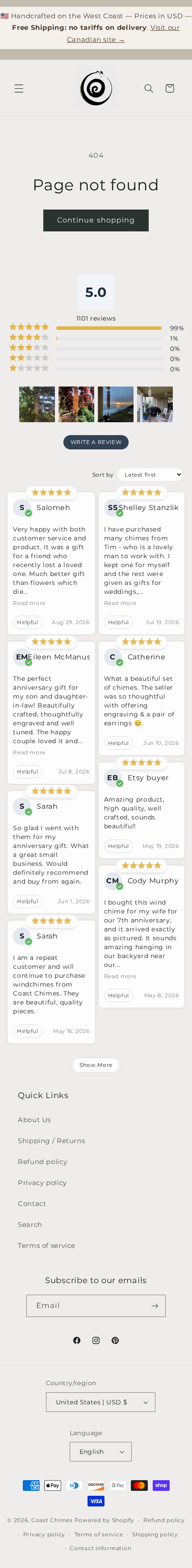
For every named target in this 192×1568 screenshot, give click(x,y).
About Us (34, 1120)
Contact (32, 1204)
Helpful (27, 622)
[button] (18, 88)
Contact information (100, 1548)
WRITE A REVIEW (96, 442)
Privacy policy (42, 1183)
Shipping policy (155, 1534)
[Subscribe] (155, 1306)
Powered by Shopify (104, 1520)
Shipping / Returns (51, 1141)
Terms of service (46, 1246)
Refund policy (42, 1162)
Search (30, 1225)
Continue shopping (96, 220)
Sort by (102, 474)
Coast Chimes (52, 1520)
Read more (29, 603)
